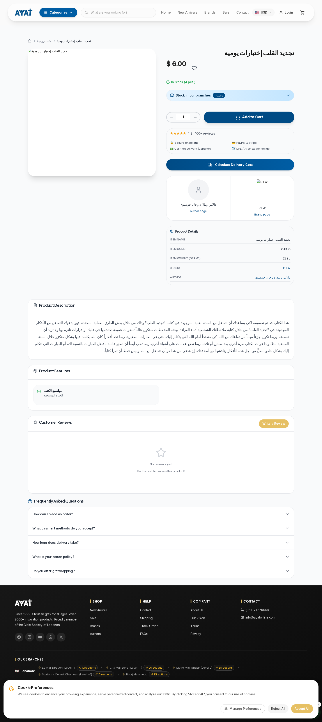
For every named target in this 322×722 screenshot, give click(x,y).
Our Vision (198, 618)
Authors (95, 634)
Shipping (146, 618)
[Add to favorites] (194, 68)
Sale (226, 12)
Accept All (302, 708)
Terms (195, 626)
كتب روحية (44, 41)
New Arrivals (187, 12)
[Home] (29, 41)
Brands (210, 12)
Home (165, 12)
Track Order (148, 626)
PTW (286, 268)
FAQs (143, 634)
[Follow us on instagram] (29, 637)
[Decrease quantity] (171, 117)
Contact (242, 12)
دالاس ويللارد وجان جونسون (272, 277)
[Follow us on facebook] (19, 637)
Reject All (278, 708)
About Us (197, 610)
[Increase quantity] (195, 117)
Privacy (196, 634)
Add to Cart (252, 117)
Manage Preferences (245, 708)
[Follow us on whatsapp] (50, 637)
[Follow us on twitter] (61, 637)
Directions (89, 667)
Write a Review (273, 423)
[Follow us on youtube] (40, 637)
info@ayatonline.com (260, 617)
